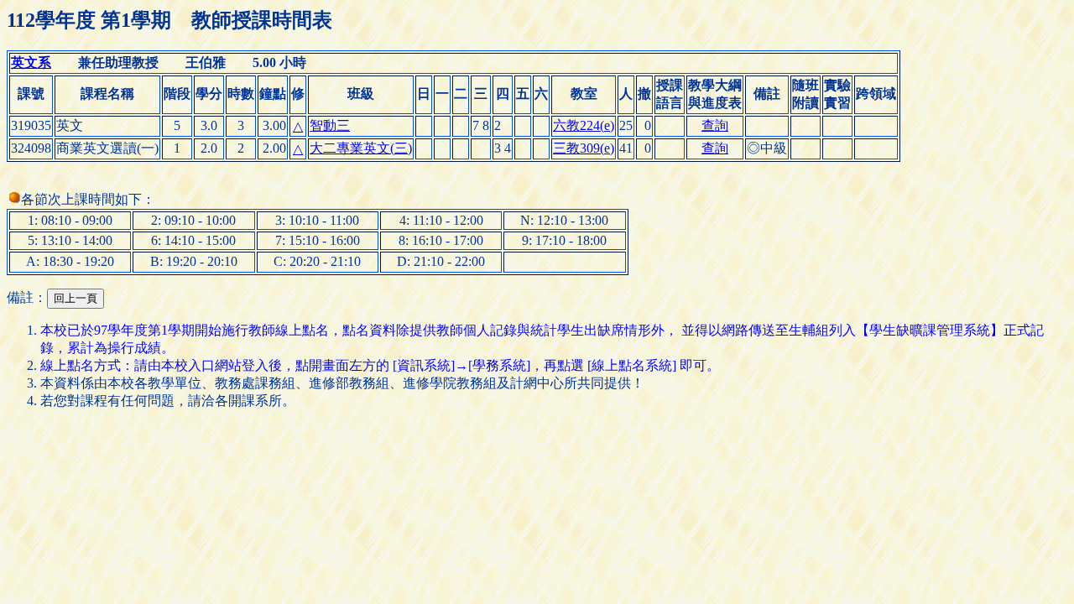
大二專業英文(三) (361, 148)
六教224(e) (583, 125)
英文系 (31, 62)
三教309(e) (583, 148)
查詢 (714, 125)
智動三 (330, 125)
